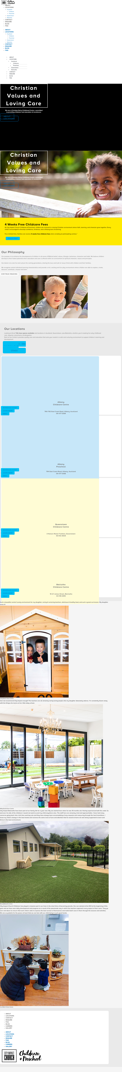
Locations (9, 7)
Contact (8, 20)
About (7, 5)
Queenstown (10, 15)
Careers (9, 1026)
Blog (7, 24)
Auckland (9, 9)
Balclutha (9, 17)
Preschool (11, 13)
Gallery (9, 1028)
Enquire (8, 22)
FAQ (6, 26)
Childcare (11, 11)
